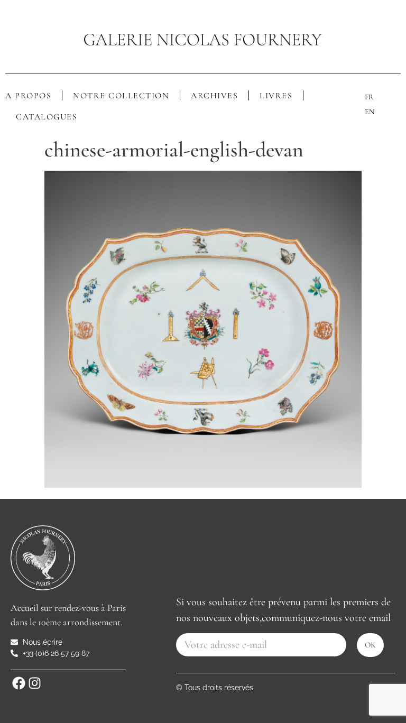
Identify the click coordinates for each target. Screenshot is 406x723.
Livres (276, 95)
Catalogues (46, 117)
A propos (28, 95)
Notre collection (121, 95)
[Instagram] (34, 683)
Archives (214, 95)
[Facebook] (18, 683)
